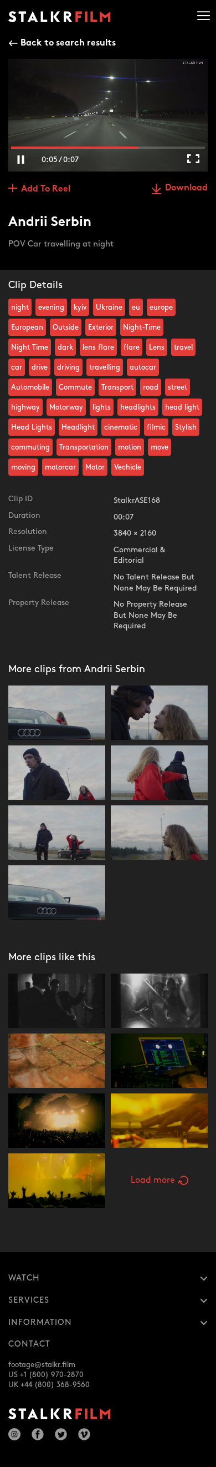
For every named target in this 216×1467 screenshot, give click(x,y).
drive (40, 367)
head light (182, 407)
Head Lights (31, 427)
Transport (117, 387)
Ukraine (109, 307)
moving (23, 467)
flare (132, 347)
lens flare (98, 347)
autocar (143, 367)
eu (136, 307)
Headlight (78, 427)
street (177, 387)
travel (183, 347)
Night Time (29, 347)
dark (65, 347)
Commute (75, 387)
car (16, 367)
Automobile (30, 387)
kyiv (80, 307)
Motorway (66, 407)
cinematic (120, 427)
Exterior (101, 327)
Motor (95, 467)
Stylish (186, 427)
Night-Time (142, 327)
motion (129, 447)
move (159, 447)
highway (25, 407)
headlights (138, 407)
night (20, 307)
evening (51, 307)
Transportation (84, 447)
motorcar (60, 467)
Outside (66, 327)
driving (68, 367)
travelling (104, 367)
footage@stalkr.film (41, 1365)
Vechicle (127, 467)
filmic (156, 427)
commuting (30, 447)
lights (101, 407)
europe (161, 307)
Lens (156, 347)
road (150, 387)
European (27, 327)
